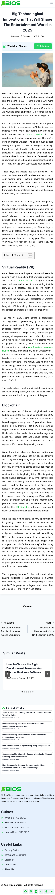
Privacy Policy (12, 850)
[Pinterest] (31, 891)
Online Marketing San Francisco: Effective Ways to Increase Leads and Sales (24, 735)
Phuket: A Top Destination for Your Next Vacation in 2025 (43, 629)
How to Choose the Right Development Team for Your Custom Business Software (24, 668)
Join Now (44, 46)
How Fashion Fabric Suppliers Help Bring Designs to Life (26, 745)
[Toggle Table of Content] (29, 255)
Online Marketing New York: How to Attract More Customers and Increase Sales (23, 724)
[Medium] (36, 891)
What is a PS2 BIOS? (15, 818)
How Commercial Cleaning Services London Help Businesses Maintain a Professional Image (23, 766)
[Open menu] (51, 3)
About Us (9, 869)
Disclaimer (10, 860)
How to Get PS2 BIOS (16, 822)
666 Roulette (22, 507)
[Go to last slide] (7, 674)
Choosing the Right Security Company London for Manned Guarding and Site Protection (27, 755)
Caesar (16, 36)
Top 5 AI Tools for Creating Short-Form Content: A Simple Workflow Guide (26, 713)
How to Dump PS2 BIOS (17, 832)
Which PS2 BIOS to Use (17, 827)
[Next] (47, 674)
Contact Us (10, 864)
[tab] (22, 692)
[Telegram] (41, 891)
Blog (42, 36)
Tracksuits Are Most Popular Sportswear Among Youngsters (11, 629)
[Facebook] (25, 891)
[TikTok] (46, 891)
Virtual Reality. (25, 280)
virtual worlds (34, 134)
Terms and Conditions (15, 855)
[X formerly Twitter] (51, 891)
